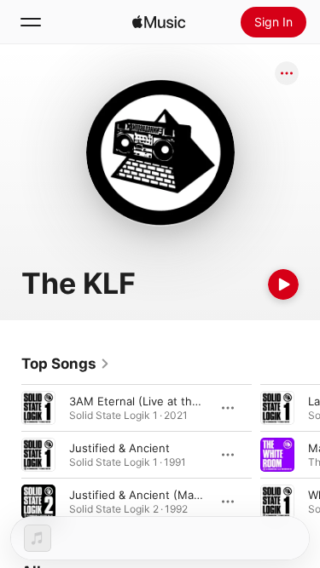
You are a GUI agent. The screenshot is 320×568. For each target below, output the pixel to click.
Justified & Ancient (119, 448)
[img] (158, 22)
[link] (65, 363)
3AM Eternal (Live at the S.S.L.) (152, 401)
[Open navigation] (30, 22)
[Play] (283, 284)
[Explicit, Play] (277, 502)
